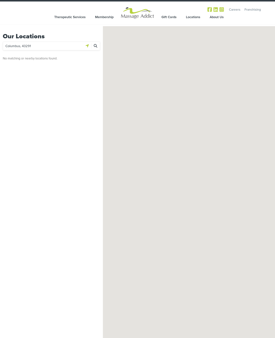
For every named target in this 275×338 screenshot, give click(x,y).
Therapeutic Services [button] (70, 17)
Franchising (253, 9)
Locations (193, 17)
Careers (234, 9)
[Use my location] (87, 46)
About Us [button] (217, 17)
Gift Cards (169, 17)
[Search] (95, 46)
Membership (104, 17)
